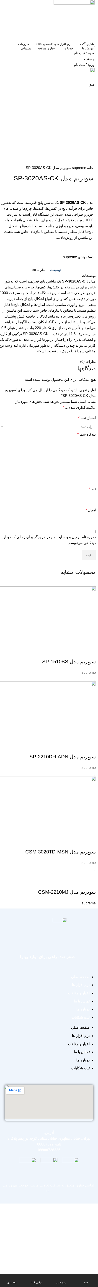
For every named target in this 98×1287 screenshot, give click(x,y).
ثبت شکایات (80, 1017)
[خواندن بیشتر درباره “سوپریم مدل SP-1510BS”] (90, 652)
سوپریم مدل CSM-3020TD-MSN (60, 852)
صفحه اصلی (80, 977)
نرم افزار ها (81, 985)
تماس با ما (82, 1001)
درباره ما (83, 1009)
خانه (89, 168)
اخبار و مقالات (79, 993)
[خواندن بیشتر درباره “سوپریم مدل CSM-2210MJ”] (90, 883)
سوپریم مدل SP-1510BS (69, 661)
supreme (78, 168)
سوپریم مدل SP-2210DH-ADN (62, 757)
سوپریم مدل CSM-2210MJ (67, 892)
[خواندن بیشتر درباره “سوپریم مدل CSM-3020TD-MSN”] (90, 842)
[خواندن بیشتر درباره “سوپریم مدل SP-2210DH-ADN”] (90, 747)
